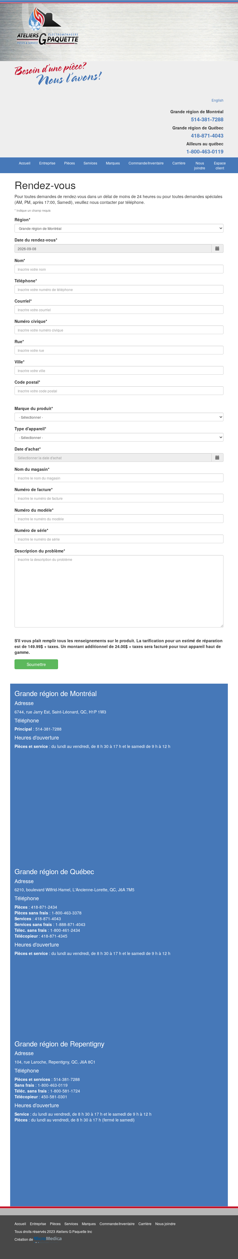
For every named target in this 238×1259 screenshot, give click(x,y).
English (217, 100)
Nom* (20, 260)
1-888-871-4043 (70, 924)
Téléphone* (26, 280)
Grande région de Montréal (196, 111)
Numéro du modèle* (34, 510)
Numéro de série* (31, 530)
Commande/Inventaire (146, 162)
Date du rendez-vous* (36, 240)
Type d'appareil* (30, 428)
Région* (22, 219)
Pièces (69, 162)
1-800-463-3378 (67, 913)
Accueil (24, 162)
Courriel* (23, 301)
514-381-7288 (207, 119)
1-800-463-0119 (204, 151)
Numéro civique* (31, 321)
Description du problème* (40, 551)
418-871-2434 (44, 907)
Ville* (19, 362)
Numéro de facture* (34, 489)
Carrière (178, 162)
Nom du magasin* (32, 469)
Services (90, 162)
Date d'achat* (28, 449)
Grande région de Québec (197, 128)
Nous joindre (199, 165)
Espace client (220, 165)
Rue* (19, 341)
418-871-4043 (207, 135)
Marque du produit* (34, 408)
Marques (113, 162)
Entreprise (47, 162)
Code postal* (27, 382)
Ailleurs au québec (204, 144)
